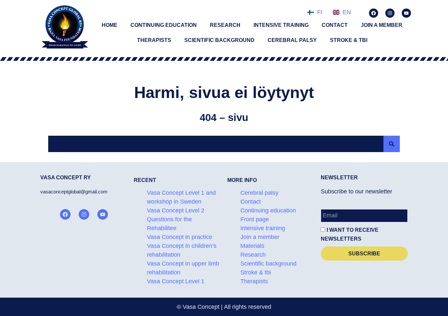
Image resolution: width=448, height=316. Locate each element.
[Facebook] (373, 13)
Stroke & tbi (348, 40)
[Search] (391, 144)
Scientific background (219, 40)
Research (225, 25)
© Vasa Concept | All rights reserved (224, 307)
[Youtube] (406, 13)
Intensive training (281, 25)
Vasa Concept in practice (179, 237)
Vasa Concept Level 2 (175, 210)
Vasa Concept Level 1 (175, 281)
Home (109, 25)
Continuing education (164, 25)
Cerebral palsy (292, 40)
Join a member (381, 25)
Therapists (154, 40)
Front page (254, 219)
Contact (335, 25)
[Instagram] (390, 13)
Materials (252, 246)
